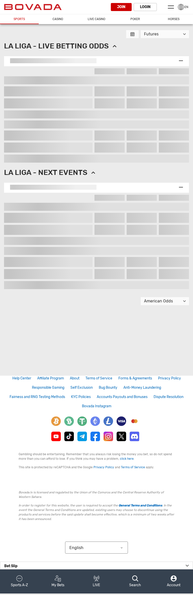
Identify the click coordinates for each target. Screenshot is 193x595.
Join (121, 7)
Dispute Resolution (168, 397)
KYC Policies (81, 397)
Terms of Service (98, 378)
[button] (19, 581)
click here (127, 458)
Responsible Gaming (48, 387)
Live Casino (96, 19)
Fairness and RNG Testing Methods (37, 397)
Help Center (21, 378)
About (74, 378)
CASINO (58, 19)
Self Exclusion (81, 387)
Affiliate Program (50, 378)
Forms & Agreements (135, 378)
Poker (135, 19)
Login (145, 7)
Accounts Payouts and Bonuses (122, 397)
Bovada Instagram (96, 406)
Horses (173, 19)
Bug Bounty (108, 387)
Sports (19, 19)
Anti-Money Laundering (142, 387)
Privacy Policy (169, 378)
